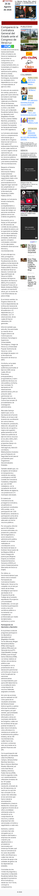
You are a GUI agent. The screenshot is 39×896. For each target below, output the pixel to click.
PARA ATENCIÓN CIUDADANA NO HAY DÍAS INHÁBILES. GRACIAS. (29, 134)
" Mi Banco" (32, 89)
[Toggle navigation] (4, 23)
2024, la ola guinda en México (33, 81)
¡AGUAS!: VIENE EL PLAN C (29, 121)
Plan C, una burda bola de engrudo (29, 111)
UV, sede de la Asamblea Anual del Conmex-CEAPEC (29, 100)
